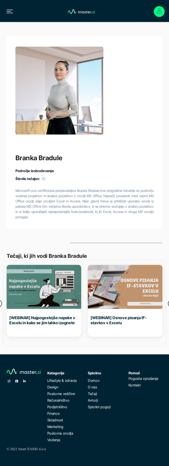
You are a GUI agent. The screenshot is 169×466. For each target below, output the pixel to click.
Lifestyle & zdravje (62, 380)
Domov (93, 380)
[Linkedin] (24, 381)
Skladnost (55, 420)
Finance (53, 413)
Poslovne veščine (61, 393)
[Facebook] (16, 381)
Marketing (55, 426)
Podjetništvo (57, 407)
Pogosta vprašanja (143, 378)
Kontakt (135, 385)
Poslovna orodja (60, 433)
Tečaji (92, 393)
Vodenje (53, 440)
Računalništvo (58, 400)
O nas (92, 387)
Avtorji (93, 400)
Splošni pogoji (99, 407)
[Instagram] (9, 381)
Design (52, 387)
